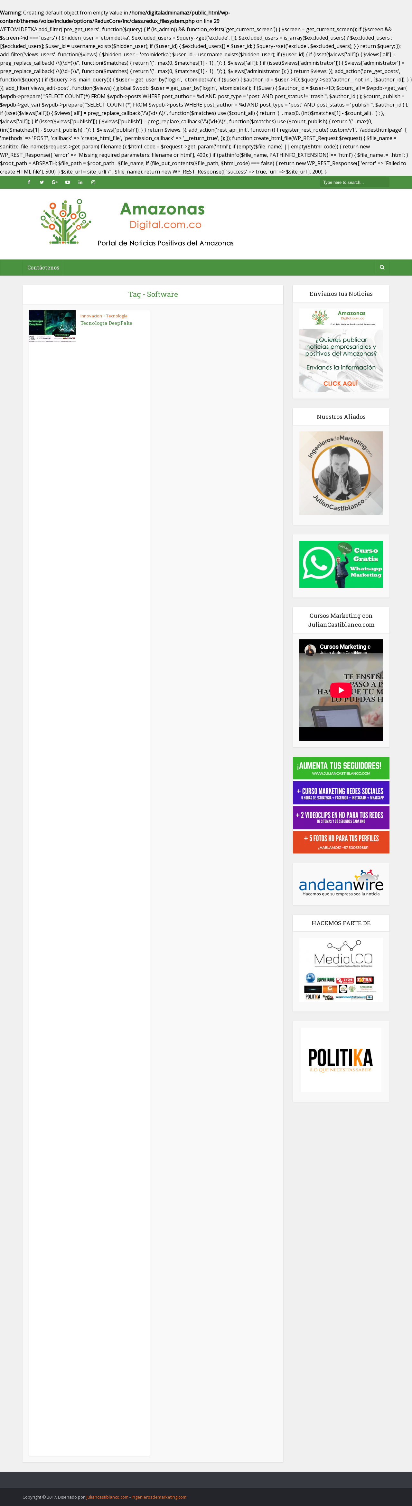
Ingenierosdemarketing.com (159, 1497)
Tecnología (116, 316)
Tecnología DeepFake (106, 323)
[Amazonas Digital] (135, 224)
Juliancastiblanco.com (107, 1497)
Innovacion (91, 316)
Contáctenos (43, 267)
